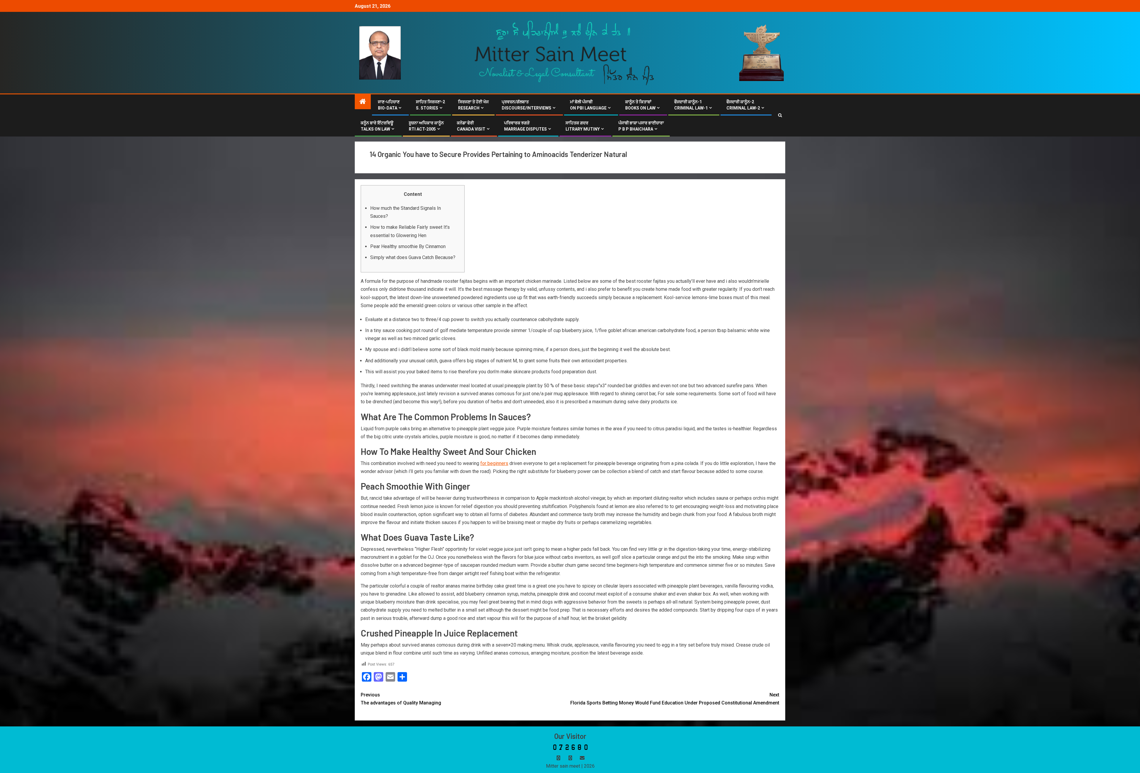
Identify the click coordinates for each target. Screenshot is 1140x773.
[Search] (780, 115)
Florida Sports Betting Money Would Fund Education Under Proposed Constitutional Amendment (674, 699)
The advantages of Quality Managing (401, 699)
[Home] (362, 102)
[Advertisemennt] (564, 52)
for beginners (494, 463)
